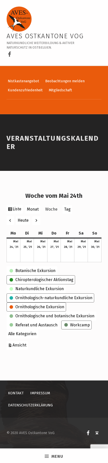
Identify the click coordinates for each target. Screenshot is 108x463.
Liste (17, 210)
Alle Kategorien (22, 333)
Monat (33, 209)
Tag (67, 209)
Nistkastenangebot (23, 81)
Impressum (40, 393)
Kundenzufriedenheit (25, 90)
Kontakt (16, 393)
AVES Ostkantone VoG (45, 36)
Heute (23, 220)
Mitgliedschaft (60, 90)
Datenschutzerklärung (30, 405)
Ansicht (20, 345)
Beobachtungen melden (65, 81)
